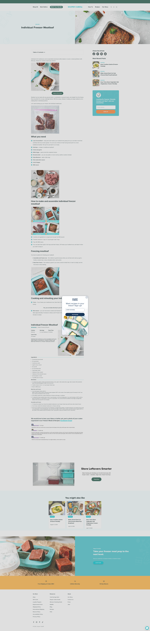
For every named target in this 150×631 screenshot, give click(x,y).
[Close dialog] (87, 297)
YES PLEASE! (75, 314)
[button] (147, 628)
